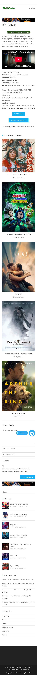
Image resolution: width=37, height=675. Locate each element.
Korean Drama (6, 620)
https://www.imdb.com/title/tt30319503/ (21, 108)
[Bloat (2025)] (5, 556)
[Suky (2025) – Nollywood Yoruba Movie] (5, 546)
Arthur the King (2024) (18, 413)
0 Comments (25, 506)
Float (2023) (18, 294)
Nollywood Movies (7, 627)
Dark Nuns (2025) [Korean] (18, 514)
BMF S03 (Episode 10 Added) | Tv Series (21, 580)
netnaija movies (16, 126)
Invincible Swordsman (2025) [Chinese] (18, 175)
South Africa (5, 631)
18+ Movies (5, 616)
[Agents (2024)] (5, 566)
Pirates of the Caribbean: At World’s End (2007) (18, 353)
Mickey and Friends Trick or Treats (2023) (18, 234)
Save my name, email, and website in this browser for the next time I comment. (16, 470)
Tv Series (4, 635)
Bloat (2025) (14, 555)
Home (6, 667)
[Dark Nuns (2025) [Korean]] (5, 515)
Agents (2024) (14, 566)
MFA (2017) (13, 525)
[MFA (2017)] (5, 525)
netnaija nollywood (27, 126)
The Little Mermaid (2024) (18, 535)
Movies (4, 624)
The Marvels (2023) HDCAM (19, 504)
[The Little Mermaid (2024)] (5, 535)
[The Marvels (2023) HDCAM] (5, 505)
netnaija (7, 126)
